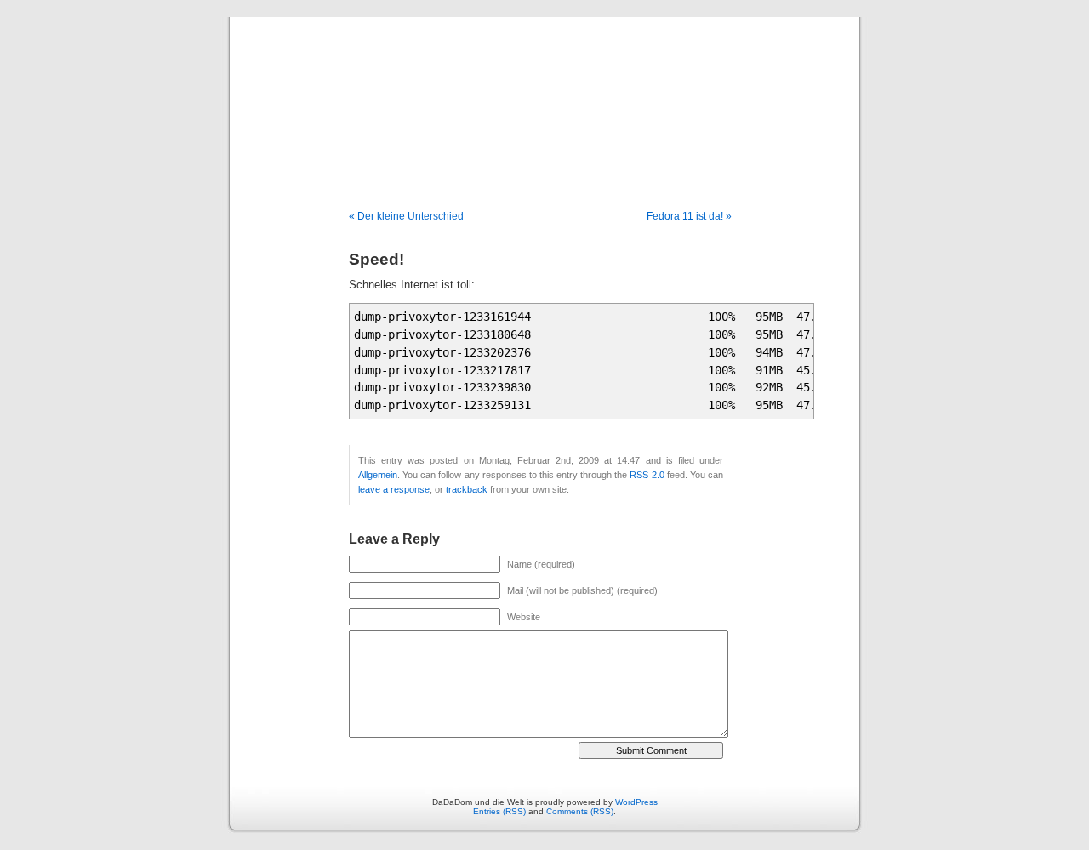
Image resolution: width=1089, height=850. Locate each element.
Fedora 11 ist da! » (689, 216)
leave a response (394, 489)
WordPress (636, 802)
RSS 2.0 (647, 475)
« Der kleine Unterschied (406, 216)
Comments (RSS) (579, 811)
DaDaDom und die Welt (544, 95)
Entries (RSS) (499, 811)
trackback (466, 489)
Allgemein (377, 475)
